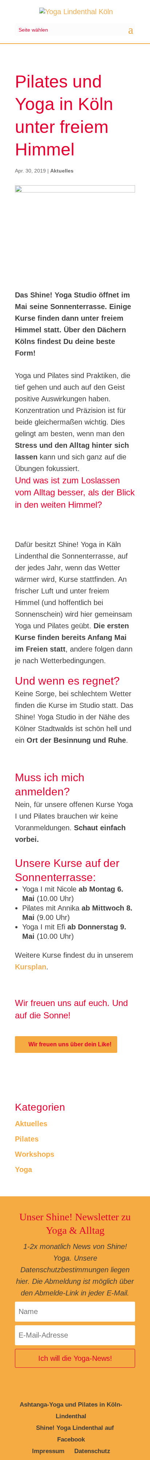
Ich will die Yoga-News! (75, 1358)
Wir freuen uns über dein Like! (69, 1044)
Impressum (48, 1451)
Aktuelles (62, 171)
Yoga (23, 1169)
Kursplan (30, 967)
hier (22, 1281)
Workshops (34, 1154)
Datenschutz (92, 1451)
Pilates (27, 1139)
